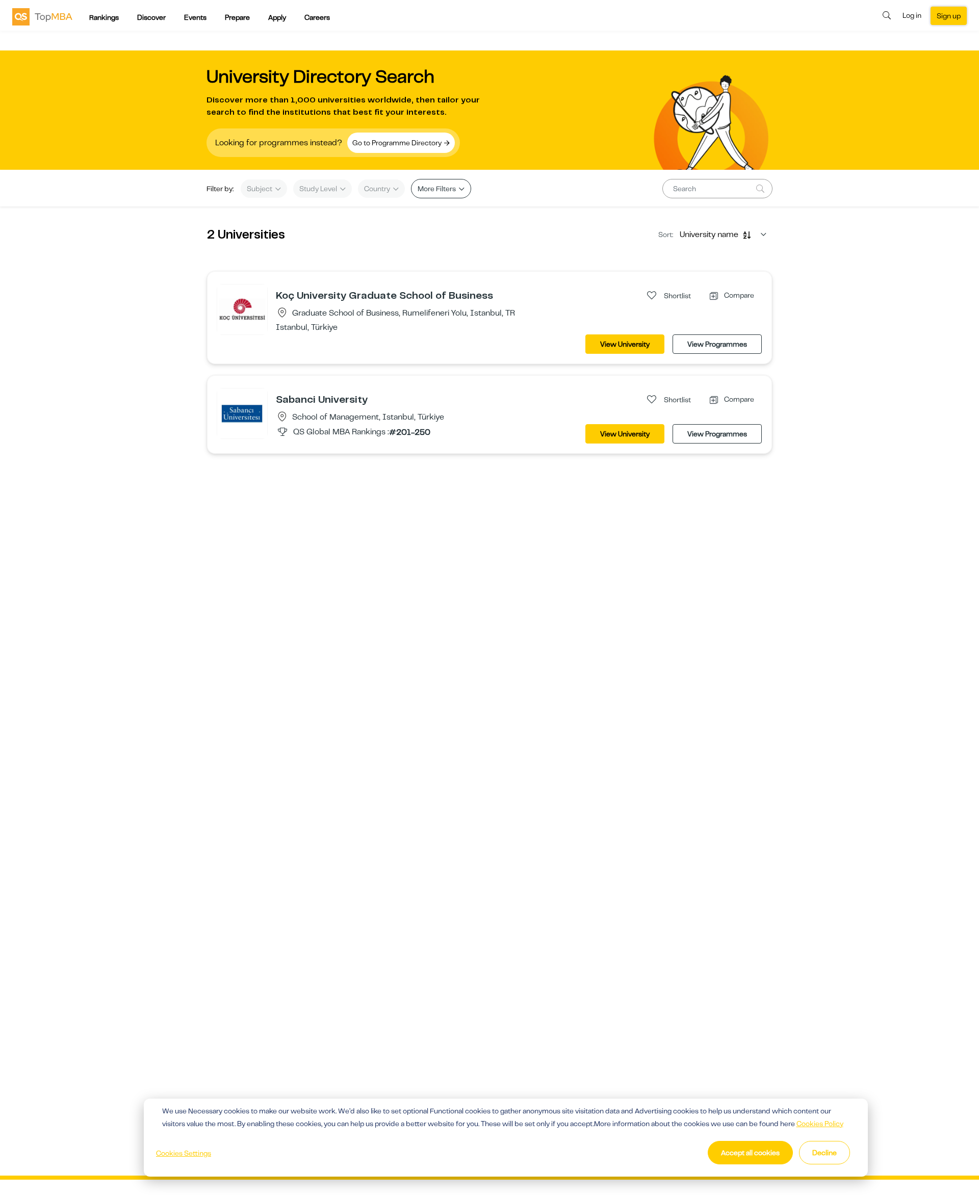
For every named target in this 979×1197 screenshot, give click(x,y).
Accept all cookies (750, 1152)
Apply (277, 17)
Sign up (949, 15)
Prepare (237, 17)
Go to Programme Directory (397, 142)
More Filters (437, 188)
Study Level (319, 188)
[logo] (42, 16)
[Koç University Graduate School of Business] (242, 309)
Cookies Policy (819, 1123)
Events (195, 17)
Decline (824, 1152)
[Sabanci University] (242, 413)
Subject (260, 188)
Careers (317, 17)
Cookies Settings (183, 1153)
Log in (912, 15)
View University (625, 344)
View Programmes (717, 344)
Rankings (104, 17)
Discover (151, 17)
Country (378, 188)
